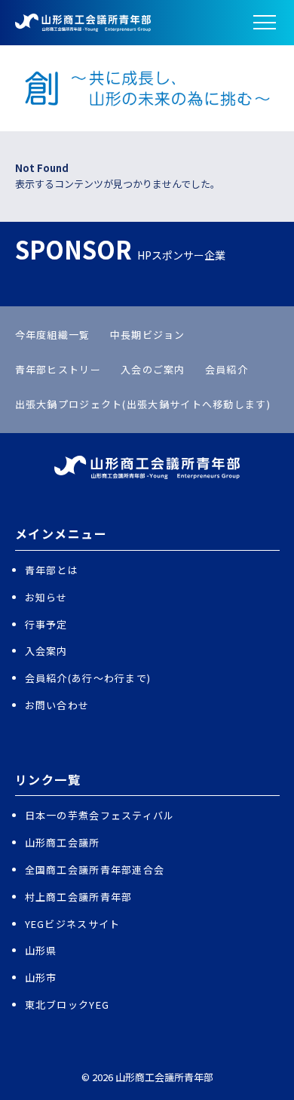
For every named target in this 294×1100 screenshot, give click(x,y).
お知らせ (46, 597)
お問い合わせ (57, 705)
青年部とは (52, 570)
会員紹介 (226, 369)
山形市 (41, 977)
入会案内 (46, 651)
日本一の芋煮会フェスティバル (100, 815)
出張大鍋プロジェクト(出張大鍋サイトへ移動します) (143, 404)
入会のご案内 (153, 369)
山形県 (41, 950)
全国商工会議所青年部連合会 (95, 869)
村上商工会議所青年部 (79, 897)
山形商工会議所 (62, 842)
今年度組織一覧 (52, 334)
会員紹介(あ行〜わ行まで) (88, 678)
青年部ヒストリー (58, 369)
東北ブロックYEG (67, 1004)
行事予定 (46, 624)
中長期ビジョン (147, 334)
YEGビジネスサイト (73, 924)
